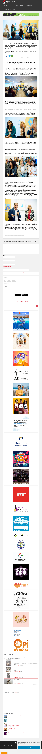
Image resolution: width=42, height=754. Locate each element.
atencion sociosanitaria (9, 235)
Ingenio (20, 51)
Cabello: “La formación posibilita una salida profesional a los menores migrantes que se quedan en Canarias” (20, 708)
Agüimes (17, 51)
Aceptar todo (29, 747)
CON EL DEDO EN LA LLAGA (21, 301)
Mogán (22, 51)
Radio (7, 5)
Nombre (4, 255)
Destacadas (22, 5)
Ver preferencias (35, 750)
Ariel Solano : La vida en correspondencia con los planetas (18, 732)
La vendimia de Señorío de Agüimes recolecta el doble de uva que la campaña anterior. (18, 705)
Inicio (12, 5)
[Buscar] (37, 306)
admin (13, 51)
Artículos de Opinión (29, 5)
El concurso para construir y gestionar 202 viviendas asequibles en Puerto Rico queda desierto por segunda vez (20, 703)
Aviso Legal (10, 745)
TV (4, 5)
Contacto (14, 9)
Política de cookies (24, 743)
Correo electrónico (6, 259)
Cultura (5, 9)
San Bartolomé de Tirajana (28, 51)
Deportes (9, 9)
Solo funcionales (23, 750)
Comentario (5, 243)
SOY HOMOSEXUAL (11, 728)
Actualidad (16, 5)
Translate (18, 692)
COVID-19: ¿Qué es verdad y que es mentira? (15, 719)
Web (3, 262)
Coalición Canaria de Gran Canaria (18, 235)
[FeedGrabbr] (21, 684)
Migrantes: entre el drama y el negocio (14, 715)
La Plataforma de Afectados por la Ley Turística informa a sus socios (15, 697)
